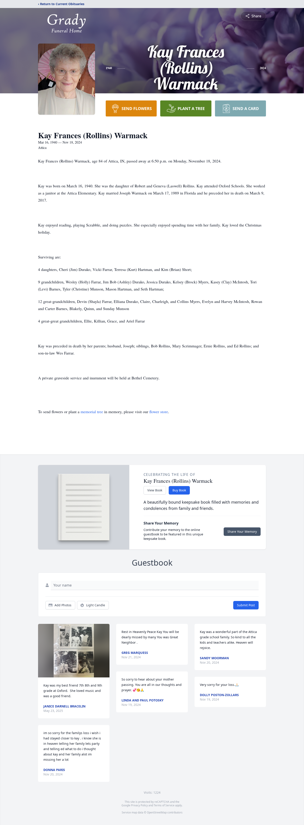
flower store (158, 411)
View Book (154, 490)
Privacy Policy (139, 805)
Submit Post (246, 605)
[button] (74, 650)
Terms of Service (164, 805)
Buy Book (179, 490)
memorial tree (92, 411)
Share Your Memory (242, 531)
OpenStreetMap (157, 812)
